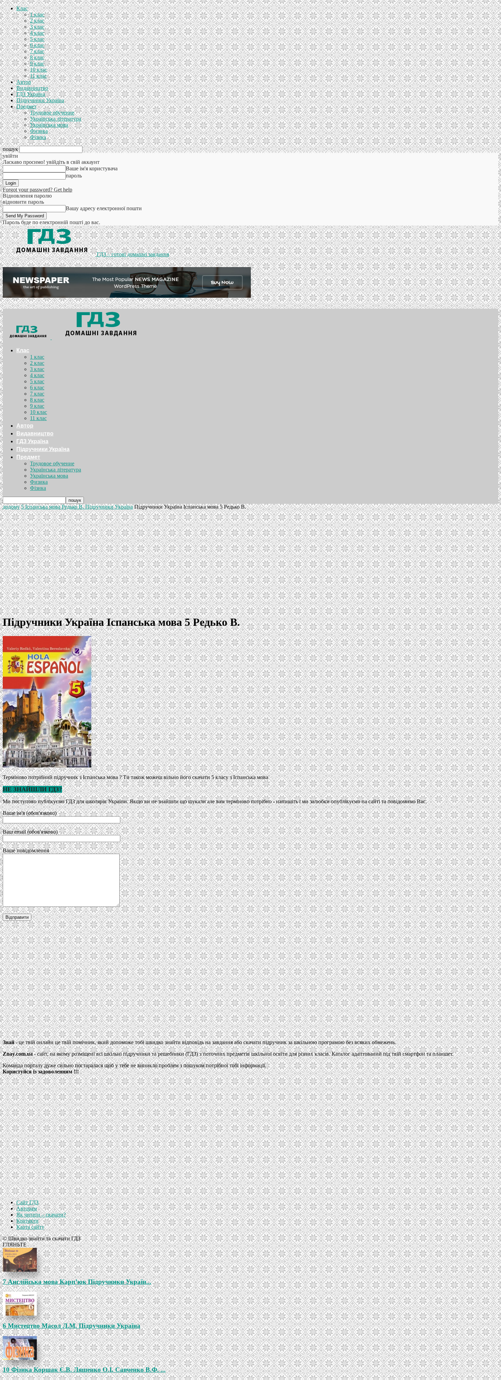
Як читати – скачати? (41, 1215)
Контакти (27, 1221)
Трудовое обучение (52, 112)
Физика (39, 131)
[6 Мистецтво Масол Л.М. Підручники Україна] (250, 1304)
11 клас (38, 76)
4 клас (37, 33)
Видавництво (32, 88)
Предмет (26, 106)
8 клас (37, 57)
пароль (74, 176)
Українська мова (49, 125)
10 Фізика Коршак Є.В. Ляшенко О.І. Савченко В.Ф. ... (84, 1369)
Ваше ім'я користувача (92, 168)
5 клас (37, 39)
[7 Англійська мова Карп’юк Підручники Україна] (250, 1260)
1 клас (37, 14)
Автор (23, 82)
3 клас (37, 27)
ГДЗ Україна (30, 94)
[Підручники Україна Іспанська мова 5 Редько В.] (47, 766)
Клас (22, 8)
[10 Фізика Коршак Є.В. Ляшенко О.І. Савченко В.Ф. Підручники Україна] (250, 1348)
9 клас (37, 63)
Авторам (26, 1208)
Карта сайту (30, 1227)
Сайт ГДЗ (27, 1202)
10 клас (38, 70)
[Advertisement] (250, 561)
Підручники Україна (40, 100)
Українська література (55, 119)
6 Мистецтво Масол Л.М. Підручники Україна (71, 1325)
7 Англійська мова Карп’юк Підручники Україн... (77, 1281)
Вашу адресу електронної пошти (104, 208)
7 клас (37, 51)
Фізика (38, 137)
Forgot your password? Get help (37, 189)
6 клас (37, 45)
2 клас (37, 21)
